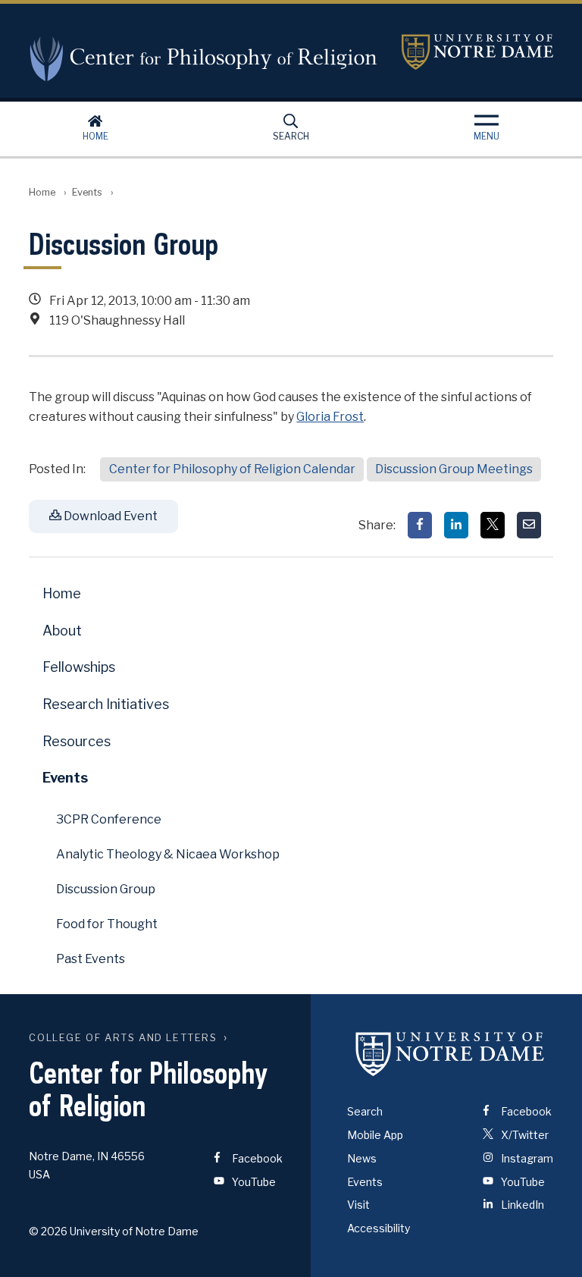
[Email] (529, 525)
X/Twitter (524, 1134)
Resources (76, 741)
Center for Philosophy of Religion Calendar (232, 469)
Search (291, 136)
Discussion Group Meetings (454, 469)
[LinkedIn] (456, 525)
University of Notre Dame (477, 52)
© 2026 (48, 1231)
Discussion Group (105, 889)
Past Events (90, 959)
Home (95, 136)
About (62, 630)
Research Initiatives (105, 704)
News (362, 1158)
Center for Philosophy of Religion (203, 58)
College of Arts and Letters (123, 1037)
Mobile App (375, 1134)
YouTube (253, 1181)
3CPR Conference (108, 819)
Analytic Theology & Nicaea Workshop (168, 854)
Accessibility (378, 1228)
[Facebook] (420, 525)
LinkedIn (521, 1204)
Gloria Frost (330, 416)
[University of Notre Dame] (450, 1053)
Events (87, 192)
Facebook (256, 1158)
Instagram (526, 1158)
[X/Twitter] (492, 525)
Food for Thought (107, 924)
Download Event (109, 516)
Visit (358, 1204)
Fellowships (78, 667)
